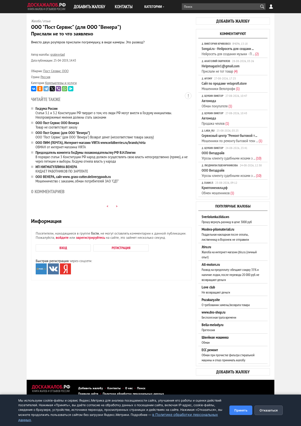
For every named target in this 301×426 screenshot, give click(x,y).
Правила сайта (88, 394)
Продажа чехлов (215, 121)
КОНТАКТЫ (123, 6)
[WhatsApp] (64, 88)
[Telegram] (46, 88)
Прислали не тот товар (221, 68)
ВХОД (63, 248)
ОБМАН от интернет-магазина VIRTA (90, 144)
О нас (129, 388)
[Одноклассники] (40, 88)
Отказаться (269, 410)
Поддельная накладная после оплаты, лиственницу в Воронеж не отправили (225, 234)
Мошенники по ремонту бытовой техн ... (232, 138)
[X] (52, 88)
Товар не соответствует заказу (57, 125)
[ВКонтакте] (33, 88)
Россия (45, 77)
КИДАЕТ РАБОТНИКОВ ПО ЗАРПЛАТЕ (61, 169)
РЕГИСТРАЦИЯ (121, 248)
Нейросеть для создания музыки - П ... (230, 51)
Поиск (141, 388)
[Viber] (58, 88)
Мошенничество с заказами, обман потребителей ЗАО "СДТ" (77, 179)
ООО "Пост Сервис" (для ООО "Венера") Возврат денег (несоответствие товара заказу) (94, 135)
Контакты (114, 388)
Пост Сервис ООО (56, 71)
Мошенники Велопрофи (224, 86)
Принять (240, 410)
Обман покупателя (217, 103)
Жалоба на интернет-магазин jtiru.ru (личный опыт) (229, 252)
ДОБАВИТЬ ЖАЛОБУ (89, 6)
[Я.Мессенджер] (70, 88)
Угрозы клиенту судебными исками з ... (231, 155)
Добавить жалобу (90, 388)
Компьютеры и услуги (61, 83)
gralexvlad (57, 55)
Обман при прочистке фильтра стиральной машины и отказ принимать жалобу (228, 355)
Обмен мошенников (218, 190)
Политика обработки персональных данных (133, 394)
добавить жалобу (233, 21)
